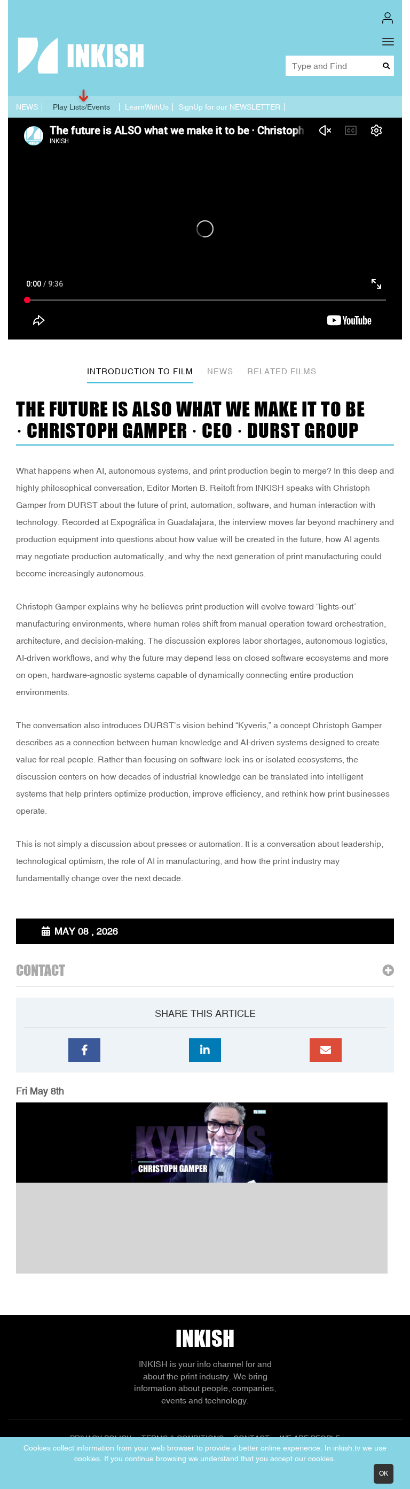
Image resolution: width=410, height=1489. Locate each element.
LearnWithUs (147, 107)
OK (383, 1473)
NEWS (27, 107)
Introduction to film (140, 371)
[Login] (387, 18)
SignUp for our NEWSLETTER (229, 107)
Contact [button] (40, 970)
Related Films (282, 371)
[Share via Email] (326, 1050)
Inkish (205, 1338)
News (220, 371)
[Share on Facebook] (84, 1050)
